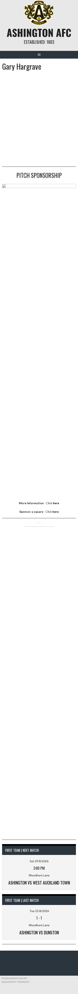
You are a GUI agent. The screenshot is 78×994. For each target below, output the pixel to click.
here (56, 503)
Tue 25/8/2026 (39, 911)
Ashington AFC (39, 32)
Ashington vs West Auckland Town (39, 883)
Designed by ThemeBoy (16, 981)
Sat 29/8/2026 (39, 861)
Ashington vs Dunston (39, 932)
